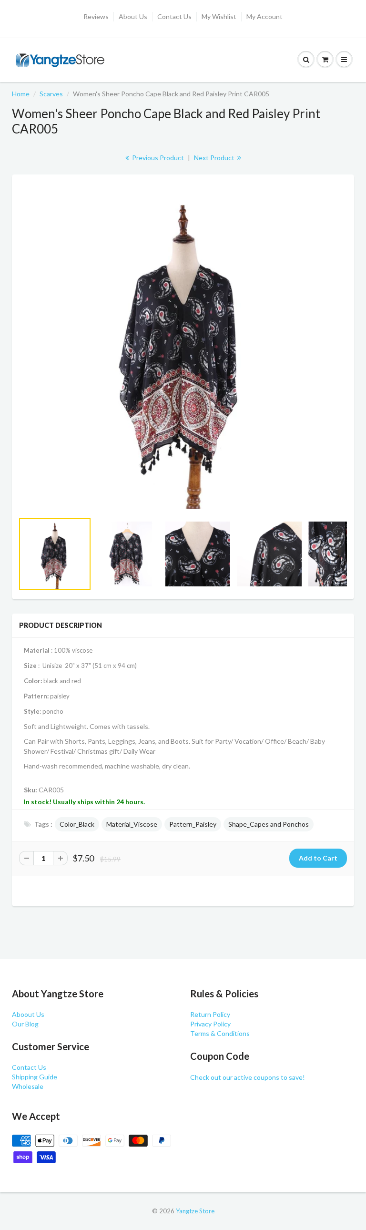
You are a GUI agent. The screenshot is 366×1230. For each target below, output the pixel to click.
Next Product (215, 158)
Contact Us (174, 16)
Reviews (96, 16)
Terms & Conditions (220, 1033)
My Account (264, 16)
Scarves (51, 94)
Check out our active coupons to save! (247, 1077)
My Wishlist (219, 16)
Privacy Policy (210, 1024)
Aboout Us (28, 1014)
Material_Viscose (131, 824)
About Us (133, 16)
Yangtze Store (195, 1211)
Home (21, 94)
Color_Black (77, 824)
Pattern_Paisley (192, 824)
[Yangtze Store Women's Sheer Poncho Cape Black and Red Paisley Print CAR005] (183, 348)
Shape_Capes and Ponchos (268, 824)
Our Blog (25, 1024)
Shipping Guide (34, 1077)
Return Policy (210, 1014)
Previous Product (157, 158)
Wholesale (27, 1086)
